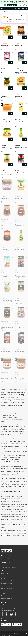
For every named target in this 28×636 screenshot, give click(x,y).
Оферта (3, 578)
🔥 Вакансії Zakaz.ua (6, 598)
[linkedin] (11, 614)
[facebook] (2, 614)
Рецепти (3, 590)
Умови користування (6, 583)
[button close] (26, 1)
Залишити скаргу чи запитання (9, 567)
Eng (11, 555)
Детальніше (14, 2)
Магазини (3, 595)
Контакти (3, 593)
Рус (6, 555)
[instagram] (6, 614)
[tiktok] (15, 614)
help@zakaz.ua (5, 605)
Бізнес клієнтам (5, 585)
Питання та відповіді (6, 576)
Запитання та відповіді (7, 565)
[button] (20, 5)
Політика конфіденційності (8, 581)
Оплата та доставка (6, 573)
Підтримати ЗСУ (5, 558)
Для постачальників (6, 588)
